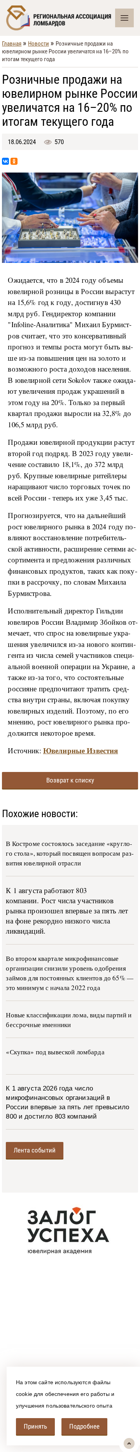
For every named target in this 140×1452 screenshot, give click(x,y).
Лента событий (35, 1150)
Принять (35, 1426)
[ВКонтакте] (5, 161)
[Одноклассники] (14, 161)
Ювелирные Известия (80, 750)
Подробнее (84, 1426)
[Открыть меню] (124, 18)
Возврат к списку (70, 780)
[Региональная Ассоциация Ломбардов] (60, 17)
